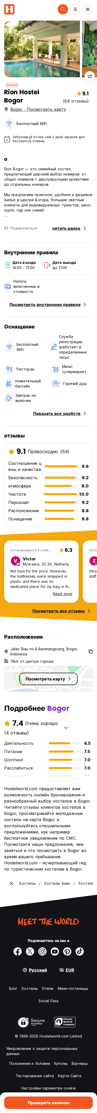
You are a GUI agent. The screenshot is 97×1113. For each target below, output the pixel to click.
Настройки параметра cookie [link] (48, 1088)
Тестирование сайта (35, 1076)
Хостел (12, 85)
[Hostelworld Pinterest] (67, 951)
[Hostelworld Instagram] (42, 951)
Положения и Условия (29, 1063)
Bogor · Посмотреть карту (38, 109)
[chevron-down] (66, 727)
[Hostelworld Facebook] (17, 951)
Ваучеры (80, 1063)
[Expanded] (11, 883)
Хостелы (29, 988)
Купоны (61, 1063)
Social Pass (48, 1001)
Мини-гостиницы (73, 988)
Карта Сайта (69, 1076)
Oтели (48, 988)
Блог (13, 988)
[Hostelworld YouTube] (55, 951)
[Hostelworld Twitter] (30, 951)
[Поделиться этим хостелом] (90, 76)
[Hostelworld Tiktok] (80, 951)
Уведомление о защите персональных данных (42, 1051)
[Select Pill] (63, 9)
